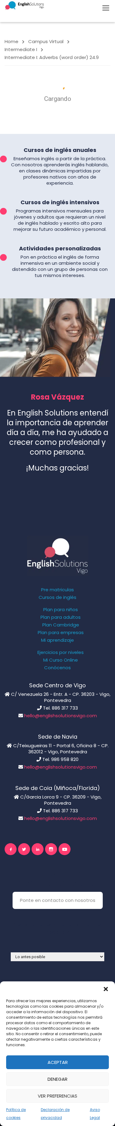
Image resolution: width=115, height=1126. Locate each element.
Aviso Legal (95, 1113)
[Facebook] (10, 849)
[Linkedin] (37, 849)
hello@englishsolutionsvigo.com (60, 715)
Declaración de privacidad (55, 1113)
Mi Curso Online (60, 660)
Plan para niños (60, 610)
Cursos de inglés (57, 597)
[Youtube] (64, 849)
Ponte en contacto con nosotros (57, 900)
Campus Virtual (45, 41)
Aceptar (58, 1062)
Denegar (57, 1079)
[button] (106, 989)
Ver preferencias (57, 1096)
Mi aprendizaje (57, 640)
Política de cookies (16, 1113)
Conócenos (57, 668)
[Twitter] (24, 849)
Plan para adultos (60, 617)
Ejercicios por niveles (60, 652)
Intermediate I (21, 49)
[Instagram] (51, 849)
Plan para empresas (61, 632)
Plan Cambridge (60, 625)
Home (11, 41)
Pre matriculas (57, 590)
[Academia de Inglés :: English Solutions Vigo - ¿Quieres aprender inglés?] (24, 5)
